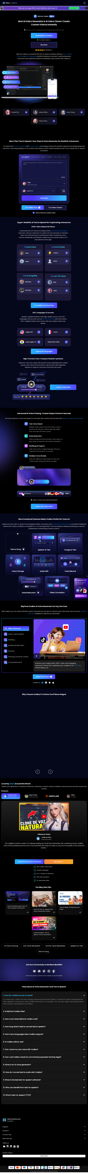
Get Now (81, 596)
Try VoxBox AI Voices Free (44, 305)
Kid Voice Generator (31, 946)
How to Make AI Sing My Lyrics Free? (70, 908)
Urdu (52, 319)
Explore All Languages (44, 351)
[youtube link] (34, 971)
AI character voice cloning (61, 524)
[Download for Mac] (46, 683)
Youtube (77, 665)
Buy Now (44, 45)
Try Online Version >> (45, 40)
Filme (8, 3)
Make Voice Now (42, 677)
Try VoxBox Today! (65, 748)
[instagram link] (49, 971)
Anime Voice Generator (55, 946)
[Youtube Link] (4, 1146)
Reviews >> (49, 50)
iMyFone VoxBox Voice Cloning (72, 418)
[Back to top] (85, 1054)
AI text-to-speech (19, 146)
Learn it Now (44, 1156)
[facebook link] (53, 971)
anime (59, 231)
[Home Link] (12, 1120)
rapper (64, 231)
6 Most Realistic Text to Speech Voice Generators (42, 934)
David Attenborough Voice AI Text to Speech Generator (17, 907)
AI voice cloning (34, 146)
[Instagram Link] (17, 1146)
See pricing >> (58, 862)
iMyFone (15, 3)
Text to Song (43, 951)
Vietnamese (46, 319)
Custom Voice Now (63, 387)
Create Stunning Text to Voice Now (29, 862)
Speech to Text (76, 946)
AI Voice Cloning (11, 946)
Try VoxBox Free (31, 207)
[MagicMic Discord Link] (11, 1146)
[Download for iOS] (53, 683)
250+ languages (30, 56)
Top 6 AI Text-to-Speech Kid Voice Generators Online (43, 910)
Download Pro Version (44, 35)
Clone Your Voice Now (44, 506)
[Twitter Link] (14, 1146)
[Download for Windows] (42, 683)
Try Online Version (55, 207)
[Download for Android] (50, 683)
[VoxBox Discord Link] (7, 1146)
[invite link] (39, 971)
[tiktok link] (44, 971)
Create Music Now (74, 8)
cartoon (54, 231)
